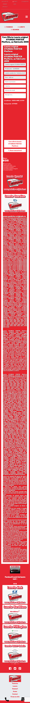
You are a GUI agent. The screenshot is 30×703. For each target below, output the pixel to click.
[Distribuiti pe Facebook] (4, 160)
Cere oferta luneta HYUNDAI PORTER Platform (15, 144)
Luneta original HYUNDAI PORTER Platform (13, 48)
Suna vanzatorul (16, 150)
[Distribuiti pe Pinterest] (8, 160)
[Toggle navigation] (26, 16)
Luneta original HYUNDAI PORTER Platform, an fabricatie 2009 (15, 57)
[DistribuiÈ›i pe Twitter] (6, 160)
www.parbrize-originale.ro (14, 216)
